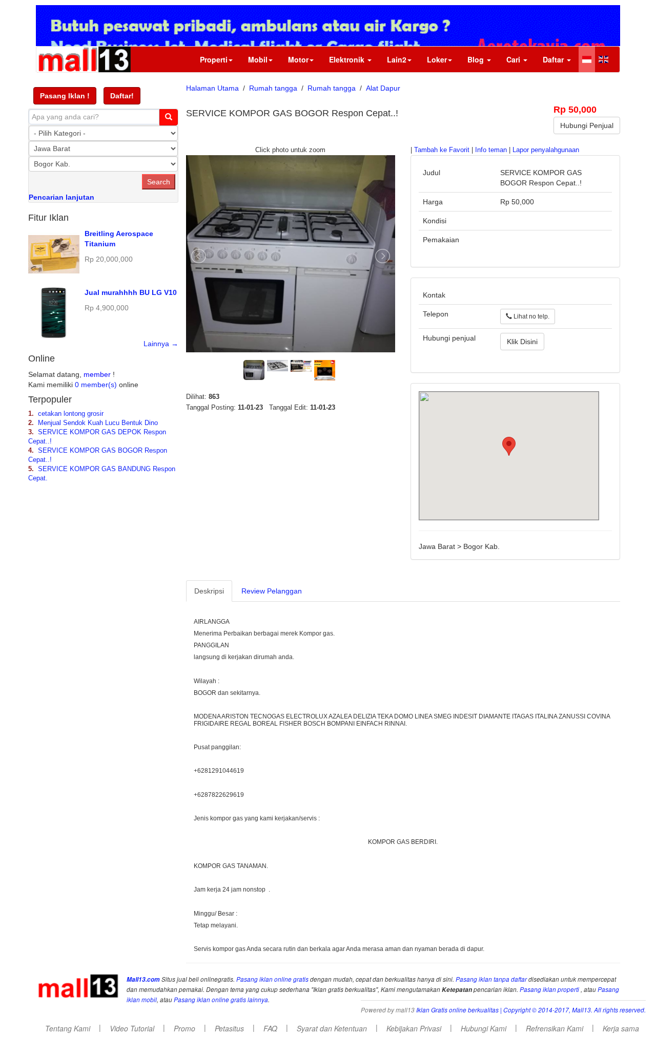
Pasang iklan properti (549, 989)
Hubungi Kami (483, 1028)
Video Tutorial (132, 1028)
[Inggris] (603, 59)
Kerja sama (621, 1028)
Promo (184, 1028)
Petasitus (229, 1028)
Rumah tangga (273, 88)
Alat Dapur (383, 88)
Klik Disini (522, 341)
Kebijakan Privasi (413, 1028)
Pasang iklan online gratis (273, 979)
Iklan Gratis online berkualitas (457, 1010)
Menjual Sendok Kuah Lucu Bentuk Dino (98, 423)
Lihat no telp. (530, 316)
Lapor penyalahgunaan (545, 150)
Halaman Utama (212, 88)
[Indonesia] (587, 59)
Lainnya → (161, 344)
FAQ (270, 1028)
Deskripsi (209, 591)
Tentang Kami (67, 1028)
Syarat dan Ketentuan (332, 1028)
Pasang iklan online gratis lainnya (221, 1000)
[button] (64, 95)
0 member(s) (96, 384)
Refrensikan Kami (554, 1028)
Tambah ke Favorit (441, 150)
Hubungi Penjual (586, 125)
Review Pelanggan (271, 591)
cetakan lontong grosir (71, 413)
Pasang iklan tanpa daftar (491, 979)
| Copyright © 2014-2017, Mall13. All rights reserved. (573, 1010)
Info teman (491, 150)
